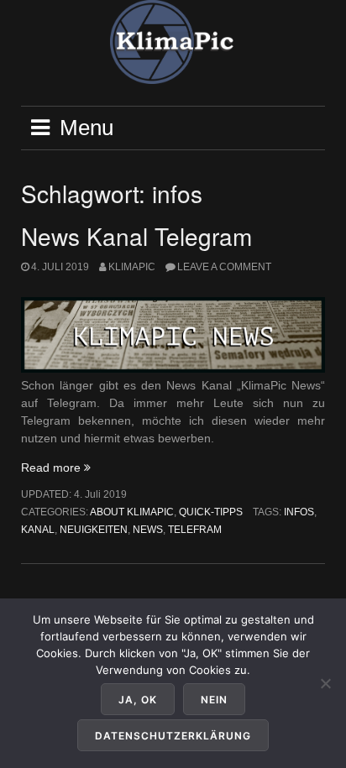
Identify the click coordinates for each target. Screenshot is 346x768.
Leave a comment (224, 267)
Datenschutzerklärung (173, 735)
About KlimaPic (132, 512)
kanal (38, 530)
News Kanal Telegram (136, 236)
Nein (214, 699)
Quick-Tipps (211, 512)
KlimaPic (131, 267)
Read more (56, 467)
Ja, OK (137, 699)
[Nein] (325, 683)
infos (299, 512)
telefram (195, 530)
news (148, 530)
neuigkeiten (94, 530)
